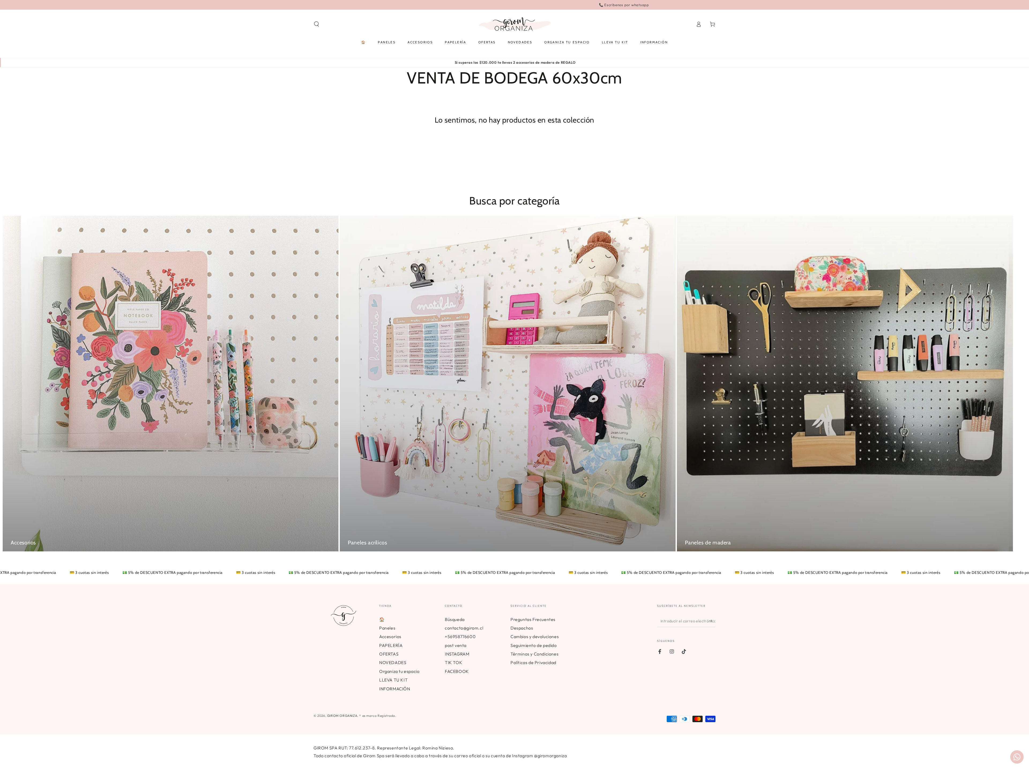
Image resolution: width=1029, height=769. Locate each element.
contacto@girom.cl (464, 628)
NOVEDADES (392, 662)
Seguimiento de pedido (533, 645)
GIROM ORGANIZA (342, 716)
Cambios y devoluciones (534, 636)
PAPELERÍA (390, 645)
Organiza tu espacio (399, 671)
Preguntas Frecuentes (532, 619)
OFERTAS (388, 654)
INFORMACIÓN (394, 688)
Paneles (387, 628)
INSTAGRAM (457, 654)
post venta (456, 645)
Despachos (521, 628)
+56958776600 (460, 636)
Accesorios (390, 636)
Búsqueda (455, 619)
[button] (316, 24)
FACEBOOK (457, 671)
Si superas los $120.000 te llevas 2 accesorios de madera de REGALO (515, 62)
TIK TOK (453, 662)
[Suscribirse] (712, 621)
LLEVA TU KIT (393, 680)
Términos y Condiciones (534, 654)
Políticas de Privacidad (533, 662)
